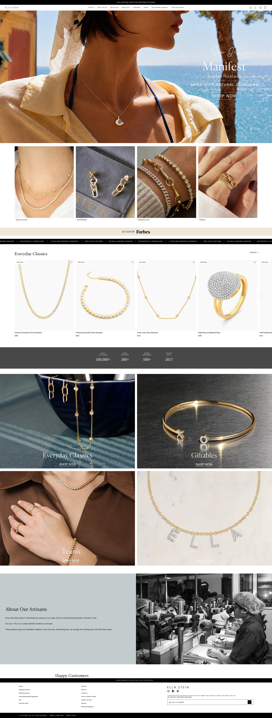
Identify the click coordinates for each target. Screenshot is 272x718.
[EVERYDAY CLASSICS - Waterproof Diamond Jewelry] (67, 421)
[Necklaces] (44, 184)
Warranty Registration (87, 706)
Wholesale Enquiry (24, 693)
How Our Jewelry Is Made (88, 696)
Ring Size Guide (23, 703)
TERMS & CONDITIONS (56, 715)
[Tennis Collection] (67, 518)
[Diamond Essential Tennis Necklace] (44, 295)
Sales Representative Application (28, 696)
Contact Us (84, 693)
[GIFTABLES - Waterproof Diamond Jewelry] (204, 421)
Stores (21, 686)
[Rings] (227, 184)
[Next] (261, 296)
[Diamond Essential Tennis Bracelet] (105, 295)
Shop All (253, 253)
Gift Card (83, 689)
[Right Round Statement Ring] (227, 295)
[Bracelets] (166, 184)
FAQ (20, 700)
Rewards (83, 703)
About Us (83, 686)
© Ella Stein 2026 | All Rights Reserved (33, 715)
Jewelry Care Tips (86, 700)
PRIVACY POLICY (71, 715)
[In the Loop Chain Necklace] (166, 295)
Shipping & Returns (24, 689)
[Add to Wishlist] (71, 262)
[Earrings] (105, 184)
